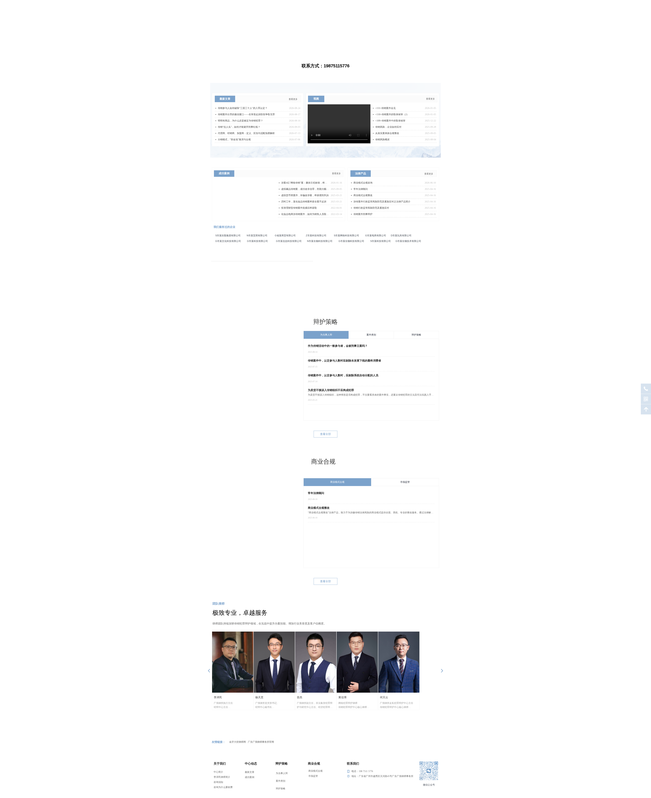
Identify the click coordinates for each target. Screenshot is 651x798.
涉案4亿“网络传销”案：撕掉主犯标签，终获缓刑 (305, 183)
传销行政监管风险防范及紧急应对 (371, 208)
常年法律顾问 (316, 493)
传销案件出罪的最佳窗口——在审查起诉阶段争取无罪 (246, 114)
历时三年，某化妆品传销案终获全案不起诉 (303, 201)
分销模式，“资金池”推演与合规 (234, 139)
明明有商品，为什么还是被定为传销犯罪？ (240, 120)
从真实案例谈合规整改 (387, 133)
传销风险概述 (382, 139)
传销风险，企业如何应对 (388, 127)
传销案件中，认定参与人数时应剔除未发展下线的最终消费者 (344, 360)
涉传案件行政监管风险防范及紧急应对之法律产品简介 (381, 201)
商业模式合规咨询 (362, 183)
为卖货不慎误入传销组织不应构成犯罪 (331, 390)
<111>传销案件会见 (385, 108)
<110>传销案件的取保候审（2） (392, 114)
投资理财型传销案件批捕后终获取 (299, 208)
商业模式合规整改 (319, 507)
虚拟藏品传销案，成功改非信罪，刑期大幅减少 (305, 189)
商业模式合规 (315, 771)
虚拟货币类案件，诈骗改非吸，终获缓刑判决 (305, 195)
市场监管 (313, 776)
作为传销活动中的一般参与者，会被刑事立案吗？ (338, 345)
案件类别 (280, 777)
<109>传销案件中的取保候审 (390, 120)
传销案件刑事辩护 (362, 214)
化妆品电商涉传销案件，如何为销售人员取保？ (305, 214)
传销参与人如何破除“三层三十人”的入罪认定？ (242, 108)
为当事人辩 (282, 772)
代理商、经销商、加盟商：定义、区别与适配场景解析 (246, 133)
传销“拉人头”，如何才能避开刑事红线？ (239, 127)
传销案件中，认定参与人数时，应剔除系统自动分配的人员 (343, 375)
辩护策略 (280, 782)
